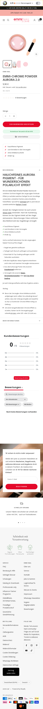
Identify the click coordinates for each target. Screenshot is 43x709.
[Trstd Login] (39, 2)
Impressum (28, 594)
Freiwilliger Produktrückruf (8, 606)
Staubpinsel (9, 269)
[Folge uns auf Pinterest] (36, 645)
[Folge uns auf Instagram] (31, 645)
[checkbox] (27, 404)
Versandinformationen (10, 626)
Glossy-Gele (7, 213)
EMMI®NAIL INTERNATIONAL (9, 599)
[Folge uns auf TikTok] (31, 650)
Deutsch (25, 682)
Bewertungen (29, 609)
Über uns (27, 566)
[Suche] (8, 20)
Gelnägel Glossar (9, 575)
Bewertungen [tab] (13, 387)
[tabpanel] (21, 414)
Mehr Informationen (11, 321)
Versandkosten (21, 87)
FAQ (4, 566)
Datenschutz (7, 640)
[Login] (34, 20)
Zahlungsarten (8, 632)
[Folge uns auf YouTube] (26, 650)
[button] (21, 353)
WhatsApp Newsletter (32, 598)
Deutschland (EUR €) (10, 682)
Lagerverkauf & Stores (29, 584)
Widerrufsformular (9, 648)
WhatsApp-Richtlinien (10, 661)
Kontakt (27, 575)
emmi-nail (6, 71)
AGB (4, 636)
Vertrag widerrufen (11, 671)
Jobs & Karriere (29, 579)
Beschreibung (8, 170)
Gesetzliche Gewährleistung (8, 613)
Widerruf (6, 644)
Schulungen (7, 579)
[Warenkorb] (39, 20)
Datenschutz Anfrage (10, 665)
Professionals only (9, 587)
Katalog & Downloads (11, 583)
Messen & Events (30, 590)
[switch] (38, 3)
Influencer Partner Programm (9, 592)
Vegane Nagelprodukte (29, 603)
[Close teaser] (27, 702)
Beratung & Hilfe (9, 571)
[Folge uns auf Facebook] (26, 645)
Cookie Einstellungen (10, 653)
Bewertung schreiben (21, 378)
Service (26, 571)
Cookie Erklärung (9, 657)
